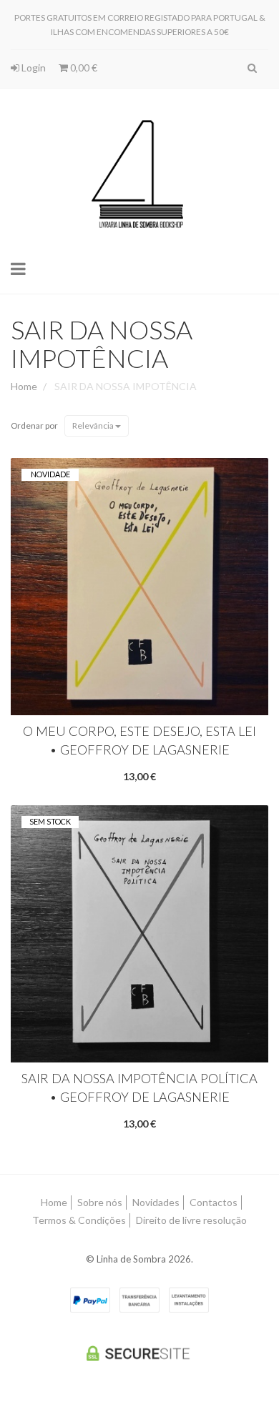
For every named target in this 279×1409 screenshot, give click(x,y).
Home (24, 386)
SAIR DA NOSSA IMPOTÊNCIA (101, 344)
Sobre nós (99, 1202)
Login (32, 67)
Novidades (156, 1202)
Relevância (93, 425)
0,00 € (82, 67)
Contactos (214, 1202)
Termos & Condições (79, 1220)
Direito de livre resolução (191, 1220)
